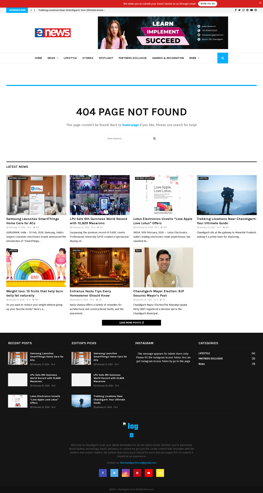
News (51, 58)
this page (185, 361)
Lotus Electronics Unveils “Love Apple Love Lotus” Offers (45, 399)
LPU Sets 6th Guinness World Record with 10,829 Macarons (70, 10)
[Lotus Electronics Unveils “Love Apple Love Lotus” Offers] (163, 195)
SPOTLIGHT (106, 58)
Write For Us (188, 3)
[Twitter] (114, 473)
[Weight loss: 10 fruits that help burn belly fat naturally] (36, 267)
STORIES (87, 58)
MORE (192, 58)
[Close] (260, 2)
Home (38, 58)
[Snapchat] (160, 473)
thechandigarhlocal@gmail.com (138, 462)
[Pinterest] (137, 473)
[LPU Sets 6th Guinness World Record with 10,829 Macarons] (100, 195)
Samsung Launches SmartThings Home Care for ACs (32, 221)
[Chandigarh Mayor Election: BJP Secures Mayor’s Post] (163, 267)
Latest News (17, 167)
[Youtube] (149, 473)
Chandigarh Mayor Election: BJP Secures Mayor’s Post (158, 293)
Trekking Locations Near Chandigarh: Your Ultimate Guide (226, 221)
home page (130, 125)
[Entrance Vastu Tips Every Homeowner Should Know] (100, 267)
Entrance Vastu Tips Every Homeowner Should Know (90, 293)
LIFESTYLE (70, 58)
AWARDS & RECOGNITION (168, 58)
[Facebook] (103, 473)
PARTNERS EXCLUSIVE (133, 58)
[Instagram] (126, 473)
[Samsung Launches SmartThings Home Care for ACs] (36, 195)
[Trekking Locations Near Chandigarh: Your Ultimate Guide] (227, 195)
